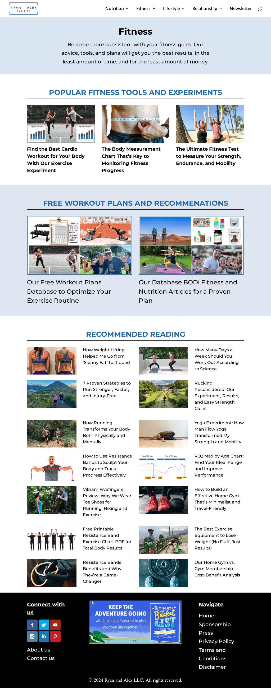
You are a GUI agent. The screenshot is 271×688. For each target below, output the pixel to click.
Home (206, 616)
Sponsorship (215, 624)
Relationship (204, 9)
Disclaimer (212, 667)
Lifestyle (171, 9)
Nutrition (114, 9)
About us (38, 650)
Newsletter (241, 9)
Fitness (143, 9)
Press (206, 633)
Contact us (41, 658)
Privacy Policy (216, 641)
